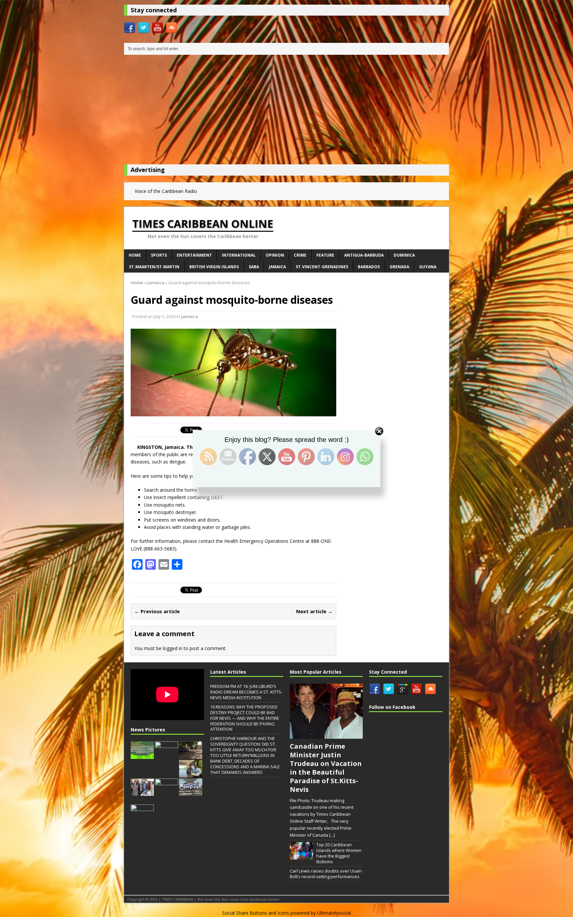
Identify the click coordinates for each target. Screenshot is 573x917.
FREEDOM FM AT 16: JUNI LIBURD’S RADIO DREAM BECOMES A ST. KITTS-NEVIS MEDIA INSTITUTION (246, 692)
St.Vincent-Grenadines (322, 267)
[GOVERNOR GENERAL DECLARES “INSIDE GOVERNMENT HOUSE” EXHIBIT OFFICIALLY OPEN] (142, 792)
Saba (254, 267)
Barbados (369, 267)
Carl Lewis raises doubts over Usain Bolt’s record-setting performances (326, 873)
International (239, 255)
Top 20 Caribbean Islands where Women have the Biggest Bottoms (338, 853)
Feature (325, 255)
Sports (159, 255)
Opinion (275, 255)
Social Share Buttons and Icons (255, 913)
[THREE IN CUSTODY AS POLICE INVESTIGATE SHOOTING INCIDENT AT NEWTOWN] (142, 819)
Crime (300, 255)
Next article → (314, 611)
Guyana (427, 267)
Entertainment (194, 255)
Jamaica (277, 267)
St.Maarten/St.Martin (154, 267)
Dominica (404, 255)
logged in (172, 648)
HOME (135, 255)
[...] (332, 835)
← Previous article (157, 611)
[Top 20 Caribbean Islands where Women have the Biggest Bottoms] (301, 856)
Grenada (399, 267)
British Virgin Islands (214, 267)
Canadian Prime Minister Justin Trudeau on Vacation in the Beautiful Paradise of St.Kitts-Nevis (326, 768)
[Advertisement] (286, 111)
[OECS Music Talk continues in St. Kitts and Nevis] (166, 792)
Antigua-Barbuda (364, 255)
